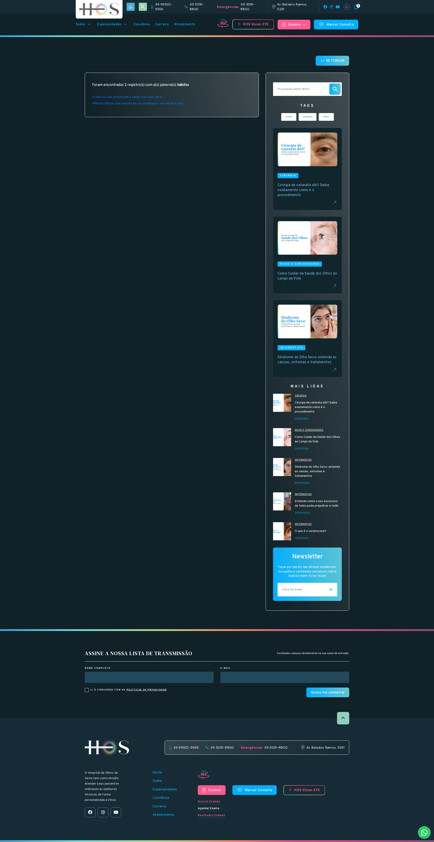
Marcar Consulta (336, 24)
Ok (217, 584)
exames (307, 116)
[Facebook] (325, 7)
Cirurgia (301, 395)
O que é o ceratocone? (310, 531)
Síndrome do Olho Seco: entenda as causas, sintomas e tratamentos (317, 471)
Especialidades (112, 24)
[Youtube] (338, 7)
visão (289, 116)
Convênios (141, 24)
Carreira (162, 24)
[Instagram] (331, 7)
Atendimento (184, 24)
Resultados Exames (211, 815)
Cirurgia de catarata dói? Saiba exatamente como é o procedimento (316, 407)
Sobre (84, 24)
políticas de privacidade (147, 689)
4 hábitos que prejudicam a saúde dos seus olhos (127, 97)
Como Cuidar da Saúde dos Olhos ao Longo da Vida (317, 439)
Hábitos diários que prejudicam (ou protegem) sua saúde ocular (137, 103)
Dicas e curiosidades (309, 430)
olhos (326, 116)
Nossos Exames (209, 802)
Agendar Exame (208, 808)
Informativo (303, 460)
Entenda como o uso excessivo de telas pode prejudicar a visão (317, 503)
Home (157, 773)
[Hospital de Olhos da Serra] (99, 9)
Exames (297, 25)
